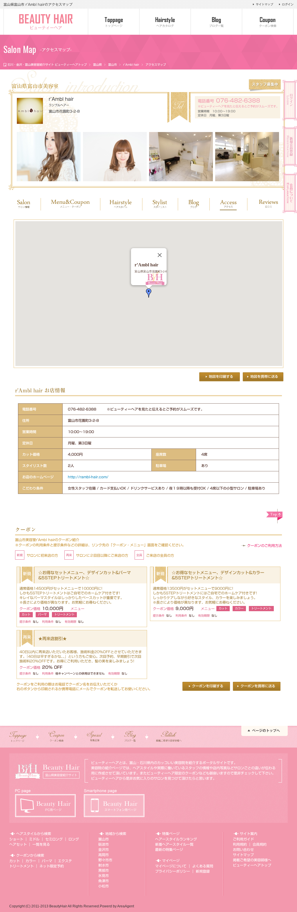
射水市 (103, 865)
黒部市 (103, 870)
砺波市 (103, 844)
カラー (31, 860)
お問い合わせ (243, 849)
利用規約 (240, 844)
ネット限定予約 (51, 866)
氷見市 (103, 875)
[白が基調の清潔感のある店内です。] (247, 156)
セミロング (54, 839)
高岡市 (103, 854)
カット (14, 860)
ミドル (34, 839)
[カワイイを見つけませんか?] (115, 156)
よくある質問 (202, 866)
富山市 (112, 64)
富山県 (97, 64)
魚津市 (103, 880)
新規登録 (203, 871)
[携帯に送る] (263, 376)
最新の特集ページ (169, 849)
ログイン (288, 4)
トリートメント (21, 866)
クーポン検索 (267, 25)
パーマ (47, 860)
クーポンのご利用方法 (264, 545)
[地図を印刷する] (219, 376)
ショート (16, 839)
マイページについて (170, 866)
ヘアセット (18, 844)
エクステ (65, 860)
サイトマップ (264, 4)
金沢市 (103, 849)
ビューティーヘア (46, 28)
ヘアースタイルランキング (176, 839)
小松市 (103, 886)
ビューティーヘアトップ (252, 865)
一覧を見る (41, 844)
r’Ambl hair (131, 64)
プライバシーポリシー (172, 871)
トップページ (113, 25)
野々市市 (105, 860)
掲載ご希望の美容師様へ (252, 860)
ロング (73, 839)
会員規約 (260, 844)
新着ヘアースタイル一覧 (174, 844)
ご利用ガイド (243, 839)
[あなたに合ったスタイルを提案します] (49, 156)
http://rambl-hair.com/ (88, 477)
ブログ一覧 (216, 25)
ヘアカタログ (165, 25)
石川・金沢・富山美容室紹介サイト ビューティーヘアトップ (47, 64)
